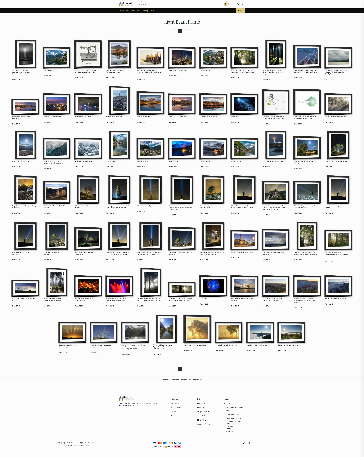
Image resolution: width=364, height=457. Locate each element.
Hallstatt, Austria (49, 70)
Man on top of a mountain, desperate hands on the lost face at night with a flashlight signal (180, 207)
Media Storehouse (82, 446)
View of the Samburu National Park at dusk (24, 299)
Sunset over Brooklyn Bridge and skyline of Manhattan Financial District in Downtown (149, 72)
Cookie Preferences (204, 424)
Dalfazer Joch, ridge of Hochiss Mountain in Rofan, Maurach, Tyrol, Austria (304, 300)
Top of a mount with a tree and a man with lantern (180, 253)
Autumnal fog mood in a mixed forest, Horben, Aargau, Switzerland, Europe (149, 299)
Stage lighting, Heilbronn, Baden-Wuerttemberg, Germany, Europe (116, 299)
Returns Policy (202, 407)
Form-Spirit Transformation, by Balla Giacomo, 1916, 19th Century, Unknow (305, 71)
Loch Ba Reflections (143, 117)
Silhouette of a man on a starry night (336, 161)
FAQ (198, 399)
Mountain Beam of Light (144, 206)
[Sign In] (243, 4)
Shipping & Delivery (204, 412)
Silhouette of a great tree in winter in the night (86, 206)
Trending (145, 11)
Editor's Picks (135, 11)
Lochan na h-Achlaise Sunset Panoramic (21, 117)
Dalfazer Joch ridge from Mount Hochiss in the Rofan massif (273, 299)
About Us (174, 399)
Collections (124, 11)
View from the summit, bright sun (257, 345)
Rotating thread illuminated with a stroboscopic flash (85, 299)
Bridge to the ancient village (20, 161)
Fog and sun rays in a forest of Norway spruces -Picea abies (53, 299)
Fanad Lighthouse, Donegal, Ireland (273, 161)
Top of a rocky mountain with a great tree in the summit (211, 206)
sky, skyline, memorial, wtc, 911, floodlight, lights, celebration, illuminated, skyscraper (22, 72)
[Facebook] (238, 444)
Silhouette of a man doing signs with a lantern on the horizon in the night (118, 253)
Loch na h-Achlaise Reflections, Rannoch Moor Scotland (116, 71)
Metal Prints (201, 420)
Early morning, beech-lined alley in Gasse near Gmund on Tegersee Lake (242, 71)
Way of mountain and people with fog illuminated (24, 206)
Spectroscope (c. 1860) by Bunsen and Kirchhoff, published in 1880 (85, 71)
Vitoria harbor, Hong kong (83, 117)
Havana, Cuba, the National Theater (242, 252)
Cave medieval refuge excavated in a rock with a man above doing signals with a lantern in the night (274, 207)
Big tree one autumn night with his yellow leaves (85, 253)
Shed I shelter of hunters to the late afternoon (55, 206)
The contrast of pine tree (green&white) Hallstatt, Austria (53, 162)
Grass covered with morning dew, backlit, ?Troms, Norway (101, 346)
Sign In (240, 11)
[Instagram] (248, 444)
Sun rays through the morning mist (336, 117)
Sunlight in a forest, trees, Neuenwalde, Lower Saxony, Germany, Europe (336, 254)
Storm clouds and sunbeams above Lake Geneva (273, 253)
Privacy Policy (202, 403)
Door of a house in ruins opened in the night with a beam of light (212, 253)
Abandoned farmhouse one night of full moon (305, 162)
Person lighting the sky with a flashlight (334, 206)
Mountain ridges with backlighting (335, 298)
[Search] (225, 4)
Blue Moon (234, 117)
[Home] (127, 4)
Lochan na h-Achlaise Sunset (178, 117)
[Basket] (238, 4)
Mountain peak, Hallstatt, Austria (85, 161)
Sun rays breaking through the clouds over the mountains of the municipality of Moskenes (133, 347)
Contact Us (227, 399)
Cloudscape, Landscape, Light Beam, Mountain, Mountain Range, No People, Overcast (336, 72)
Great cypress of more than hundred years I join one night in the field (117, 206)
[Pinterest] (243, 444)
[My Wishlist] (234, 4)
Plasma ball (203, 298)
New (152, 11)
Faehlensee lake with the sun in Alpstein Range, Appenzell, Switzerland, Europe (162, 347)
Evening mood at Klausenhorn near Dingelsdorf (242, 299)
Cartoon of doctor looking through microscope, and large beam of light (274, 117)
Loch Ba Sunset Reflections (208, 117)
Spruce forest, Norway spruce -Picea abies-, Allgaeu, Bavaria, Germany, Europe (274, 72)
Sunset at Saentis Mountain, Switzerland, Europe (67, 346)
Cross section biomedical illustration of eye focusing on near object (305, 117)
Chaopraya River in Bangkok (52, 117)
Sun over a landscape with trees (288, 345)
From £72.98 (16, 79)
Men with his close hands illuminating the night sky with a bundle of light (148, 253)
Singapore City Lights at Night (178, 70)
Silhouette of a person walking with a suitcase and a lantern (305, 206)
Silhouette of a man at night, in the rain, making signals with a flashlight (242, 206)
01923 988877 (231, 403)
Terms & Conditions (204, 416)
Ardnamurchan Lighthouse (114, 117)
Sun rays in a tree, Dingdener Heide (195, 345)
